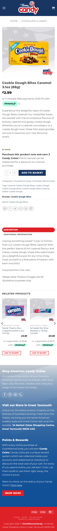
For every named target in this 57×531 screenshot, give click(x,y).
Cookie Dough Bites (11, 189)
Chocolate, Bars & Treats (43, 181)
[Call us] (20, 394)
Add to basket (32, 172)
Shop (24, 517)
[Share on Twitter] (15, 208)
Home (14, 21)
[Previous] (2, 329)
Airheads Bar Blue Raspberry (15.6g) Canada (39, 330)
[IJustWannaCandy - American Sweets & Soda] (28, 8)
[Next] (54, 329)
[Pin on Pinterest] (26, 208)
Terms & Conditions (29, 519)
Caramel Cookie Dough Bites (21, 185)
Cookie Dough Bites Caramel (36, 189)
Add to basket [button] (11, 353)
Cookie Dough (43, 185)
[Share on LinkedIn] (31, 208)
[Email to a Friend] (20, 208)
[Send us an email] (15, 394)
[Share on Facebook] (10, 208)
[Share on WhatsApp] (4, 208)
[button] (4, 7)
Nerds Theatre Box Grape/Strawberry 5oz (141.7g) (13, 330)
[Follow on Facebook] (4, 394)
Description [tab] (11, 230)
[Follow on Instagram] (10, 394)
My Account (36, 517)
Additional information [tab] (18, 234)
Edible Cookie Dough (12, 191)
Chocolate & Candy (34, 21)
